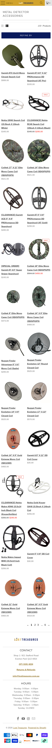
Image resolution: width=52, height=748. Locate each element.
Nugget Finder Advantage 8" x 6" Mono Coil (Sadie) (10, 365)
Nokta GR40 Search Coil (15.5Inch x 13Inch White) (13, 124)
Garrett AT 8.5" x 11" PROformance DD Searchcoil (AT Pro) (37, 77)
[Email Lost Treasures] (33, 719)
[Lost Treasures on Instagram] (28, 719)
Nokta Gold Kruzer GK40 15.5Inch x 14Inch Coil (39, 506)
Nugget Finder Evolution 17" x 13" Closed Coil (36, 412)
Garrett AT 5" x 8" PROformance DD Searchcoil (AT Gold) (37, 219)
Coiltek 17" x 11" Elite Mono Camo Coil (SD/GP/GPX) (12, 171)
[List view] (7, 26)
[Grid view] (2, 26)
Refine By (26, 35)
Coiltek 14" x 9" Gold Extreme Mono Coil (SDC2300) (11, 459)
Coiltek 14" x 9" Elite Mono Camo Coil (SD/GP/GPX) (37, 317)
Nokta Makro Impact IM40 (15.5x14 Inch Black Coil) (11, 561)
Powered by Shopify (37, 728)
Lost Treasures (20, 728)
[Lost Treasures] (26, 3)
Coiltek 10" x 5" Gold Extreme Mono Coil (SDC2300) (37, 608)
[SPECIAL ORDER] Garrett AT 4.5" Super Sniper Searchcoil (11, 270)
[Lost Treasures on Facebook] (18, 719)
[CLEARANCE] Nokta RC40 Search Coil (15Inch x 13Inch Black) (38, 124)
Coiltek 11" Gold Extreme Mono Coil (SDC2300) (10, 608)
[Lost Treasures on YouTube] (23, 719)
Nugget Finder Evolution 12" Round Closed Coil (37, 364)
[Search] (41, 3)
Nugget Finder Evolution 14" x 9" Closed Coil (10, 412)
